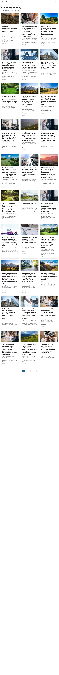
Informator (4, 2)
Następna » (33, 370)
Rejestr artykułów (46, 1)
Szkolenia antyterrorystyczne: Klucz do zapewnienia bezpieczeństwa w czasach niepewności (9, 30)
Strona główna (55, 1)
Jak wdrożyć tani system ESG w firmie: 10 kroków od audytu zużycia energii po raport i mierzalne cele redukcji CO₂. (49, 65)
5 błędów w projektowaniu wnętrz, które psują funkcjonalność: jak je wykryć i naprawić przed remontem (29, 241)
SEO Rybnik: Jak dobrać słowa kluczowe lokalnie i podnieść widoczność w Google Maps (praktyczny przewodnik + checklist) (9, 100)
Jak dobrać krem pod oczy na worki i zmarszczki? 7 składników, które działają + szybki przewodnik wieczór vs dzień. (49, 276)
